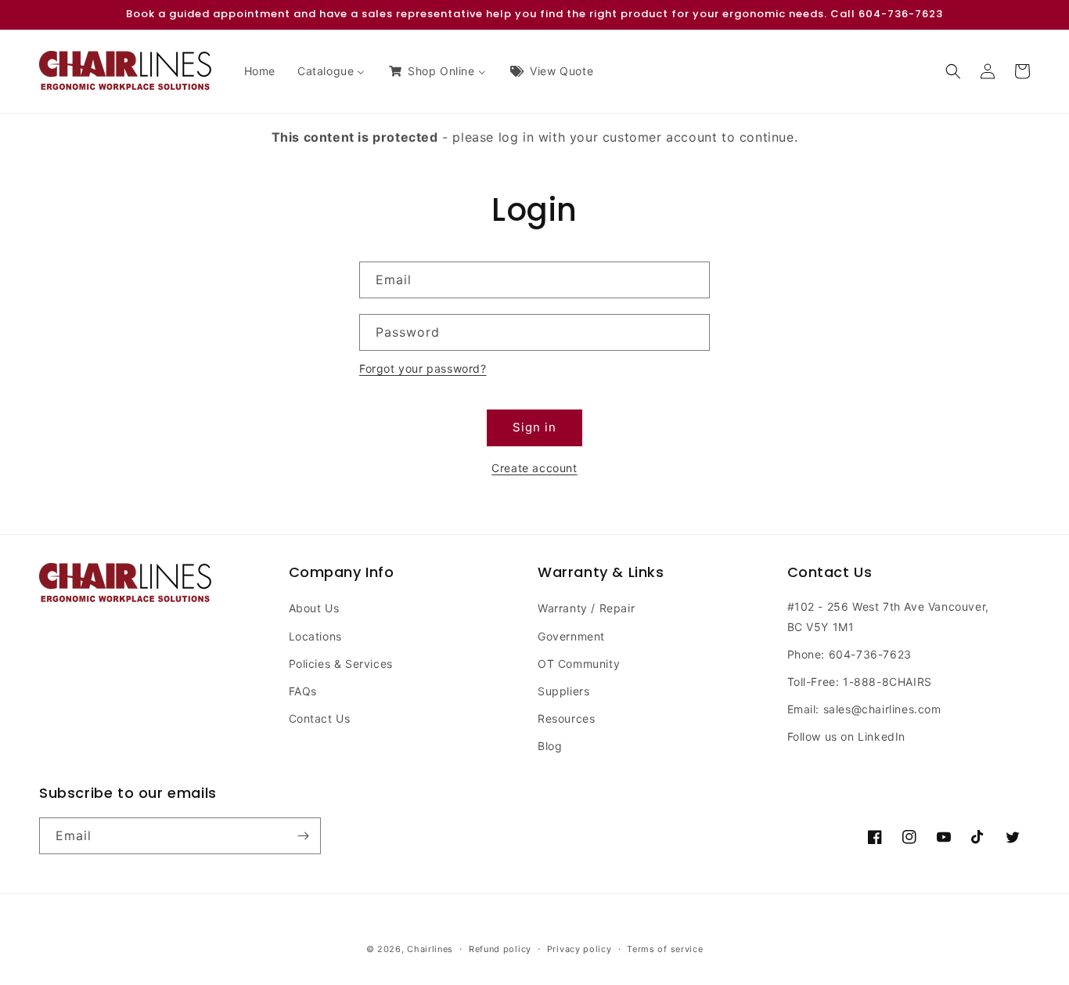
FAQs (303, 691)
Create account (534, 467)
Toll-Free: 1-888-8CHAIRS (859, 681)
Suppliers (563, 691)
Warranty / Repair (586, 608)
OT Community (579, 663)
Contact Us (320, 718)
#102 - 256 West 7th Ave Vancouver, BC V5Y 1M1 (888, 616)
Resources (566, 718)
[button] (953, 71)
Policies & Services (341, 663)
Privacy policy (579, 949)
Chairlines (430, 949)
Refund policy (500, 949)
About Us (314, 608)
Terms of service (665, 949)
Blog (550, 745)
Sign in (534, 427)
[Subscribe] (303, 835)
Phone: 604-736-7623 (849, 654)
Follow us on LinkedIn (846, 736)
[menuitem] (259, 71)
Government (571, 636)
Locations (315, 636)
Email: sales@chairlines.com (864, 709)
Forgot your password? (423, 368)
